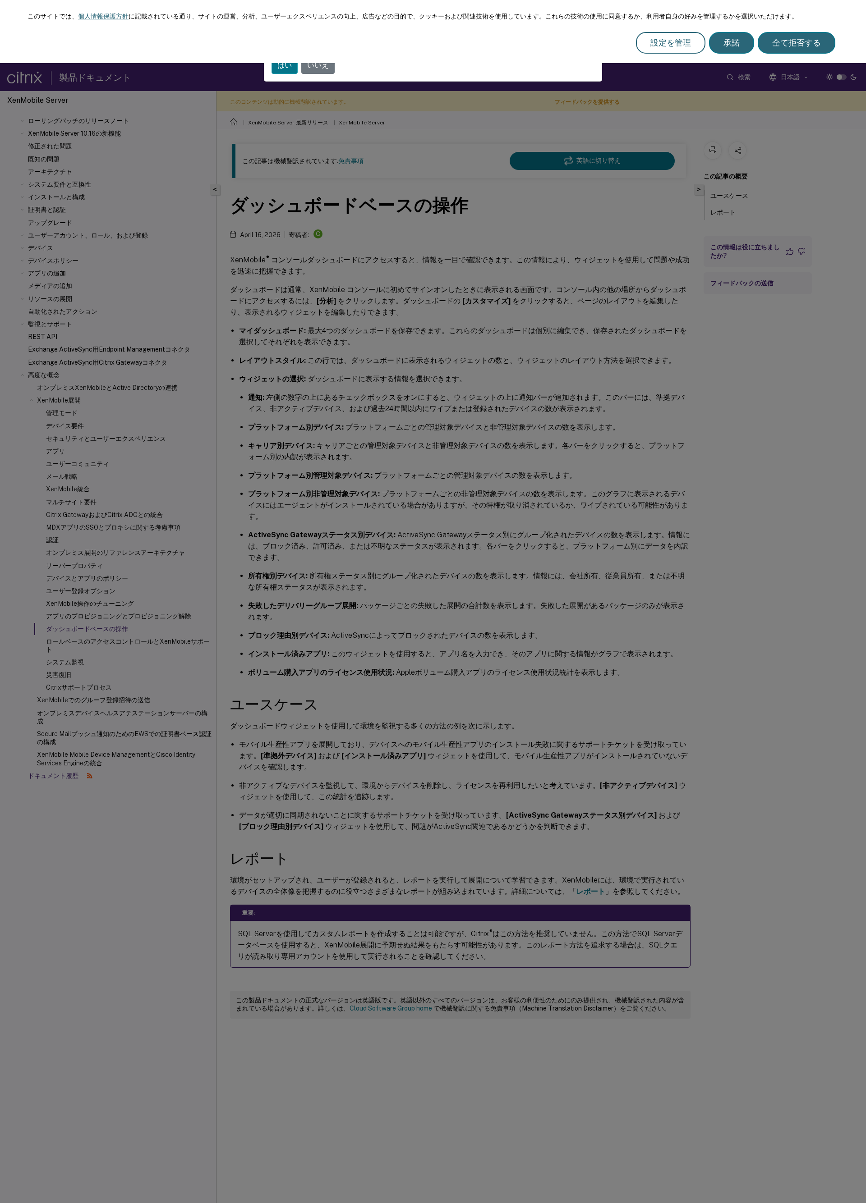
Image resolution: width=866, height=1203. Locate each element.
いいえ (318, 65)
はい (284, 65)
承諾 (731, 42)
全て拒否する (796, 42)
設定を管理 (670, 42)
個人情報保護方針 (103, 16)
